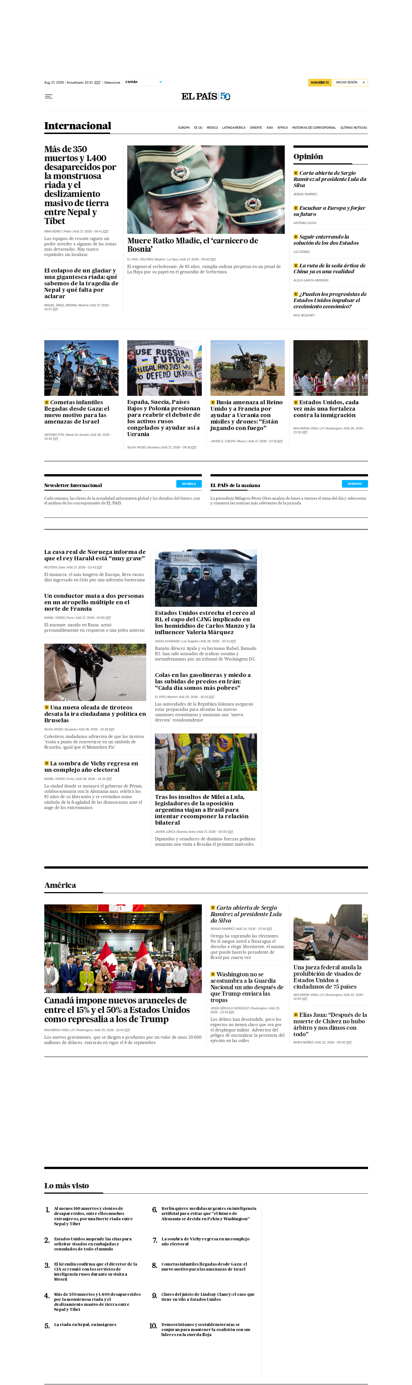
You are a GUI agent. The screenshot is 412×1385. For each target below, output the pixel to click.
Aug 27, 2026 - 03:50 (93, 618)
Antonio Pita (54, 435)
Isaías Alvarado (167, 641)
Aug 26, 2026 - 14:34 (94, 779)
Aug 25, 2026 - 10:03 (196, 697)
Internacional (77, 126)
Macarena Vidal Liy (308, 428)
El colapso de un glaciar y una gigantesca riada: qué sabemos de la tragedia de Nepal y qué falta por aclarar (81, 284)
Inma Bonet (53, 231)
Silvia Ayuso (136, 447)
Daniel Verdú (54, 618)
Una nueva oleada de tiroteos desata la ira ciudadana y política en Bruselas (95, 714)
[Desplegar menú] (48, 96)
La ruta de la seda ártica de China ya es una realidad (329, 269)
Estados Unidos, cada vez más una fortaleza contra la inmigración (326, 409)
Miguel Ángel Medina (60, 305)
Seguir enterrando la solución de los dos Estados (325, 240)
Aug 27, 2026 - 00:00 (215, 832)
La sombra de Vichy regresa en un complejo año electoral (91, 767)
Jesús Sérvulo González (229, 1008)
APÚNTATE (355, 483)
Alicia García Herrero (310, 280)
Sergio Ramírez (305, 194)
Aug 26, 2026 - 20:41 (218, 641)
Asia (270, 128)
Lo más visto (66, 1185)
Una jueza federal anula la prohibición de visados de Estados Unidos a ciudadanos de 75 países (327, 977)
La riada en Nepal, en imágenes (85, 1325)
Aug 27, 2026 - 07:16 (265, 441)
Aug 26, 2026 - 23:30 (96, 729)
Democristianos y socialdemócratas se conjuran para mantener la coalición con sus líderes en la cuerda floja (205, 1330)
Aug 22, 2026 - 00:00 (333, 1042)
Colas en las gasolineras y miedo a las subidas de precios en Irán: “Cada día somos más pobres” (203, 682)
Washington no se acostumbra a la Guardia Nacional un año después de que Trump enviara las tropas (247, 987)
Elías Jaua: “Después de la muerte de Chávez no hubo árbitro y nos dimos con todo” (330, 1024)
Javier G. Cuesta (222, 441)
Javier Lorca (165, 832)
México (212, 128)
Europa (184, 128)
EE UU (198, 128)
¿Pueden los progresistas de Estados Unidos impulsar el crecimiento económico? (329, 300)
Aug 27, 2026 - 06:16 (179, 447)
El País (132, 259)
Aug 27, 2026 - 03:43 (84, 567)
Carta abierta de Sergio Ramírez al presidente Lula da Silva (329, 179)
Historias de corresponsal (314, 128)
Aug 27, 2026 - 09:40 (198, 259)
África (282, 128)
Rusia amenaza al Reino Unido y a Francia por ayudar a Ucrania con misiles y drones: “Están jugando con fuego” (246, 415)
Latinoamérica (234, 128)
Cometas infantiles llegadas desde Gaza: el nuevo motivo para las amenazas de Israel (76, 412)
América (60, 885)
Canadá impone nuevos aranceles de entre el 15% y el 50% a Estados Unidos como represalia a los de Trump (117, 1010)
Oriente (256, 128)
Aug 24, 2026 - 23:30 (254, 929)
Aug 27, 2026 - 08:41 (90, 231)
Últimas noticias (354, 128)
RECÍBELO (189, 483)
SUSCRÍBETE (320, 82)
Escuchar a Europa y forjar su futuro (329, 211)
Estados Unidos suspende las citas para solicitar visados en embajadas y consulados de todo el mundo (93, 1244)
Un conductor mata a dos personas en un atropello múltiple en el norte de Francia (94, 603)
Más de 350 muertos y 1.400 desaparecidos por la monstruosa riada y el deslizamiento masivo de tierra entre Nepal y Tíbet (80, 186)
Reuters (146, 259)
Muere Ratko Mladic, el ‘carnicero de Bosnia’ (192, 245)
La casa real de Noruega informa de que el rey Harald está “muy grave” (95, 556)
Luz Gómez (301, 252)
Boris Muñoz (303, 1042)
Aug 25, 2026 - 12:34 (112, 1030)
